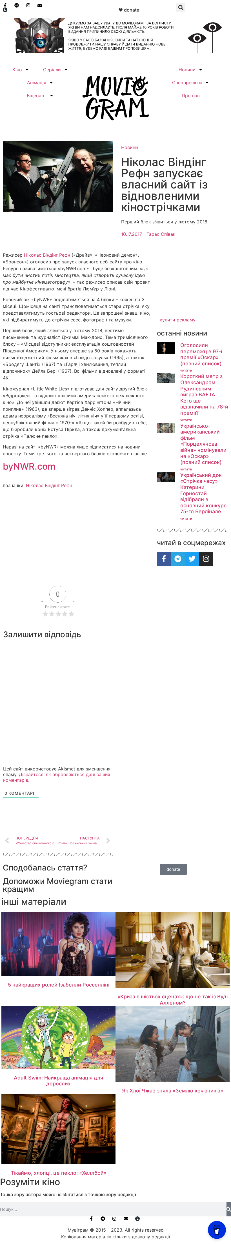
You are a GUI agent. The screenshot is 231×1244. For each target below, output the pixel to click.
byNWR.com (29, 466)
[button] (180, 7)
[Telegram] (178, 559)
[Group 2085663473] (115, 51)
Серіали (52, 69)
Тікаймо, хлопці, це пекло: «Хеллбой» (58, 1173)
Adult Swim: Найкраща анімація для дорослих (58, 1081)
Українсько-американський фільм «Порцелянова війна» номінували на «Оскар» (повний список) (203, 444)
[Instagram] (206, 559)
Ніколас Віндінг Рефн (47, 255)
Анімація (36, 82)
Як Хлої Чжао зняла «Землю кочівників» (172, 1091)
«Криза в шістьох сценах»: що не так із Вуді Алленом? (172, 1000)
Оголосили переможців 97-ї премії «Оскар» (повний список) (201, 354)
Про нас (191, 95)
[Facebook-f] (164, 559)
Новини (187, 69)
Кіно (17, 69)
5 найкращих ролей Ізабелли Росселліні (58, 985)
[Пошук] (228, 1209)
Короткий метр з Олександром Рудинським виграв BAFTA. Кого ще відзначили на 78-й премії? (204, 394)
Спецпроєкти (187, 82)
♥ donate (128, 10)
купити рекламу (178, 320)
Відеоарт (36, 95)
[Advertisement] (192, 282)
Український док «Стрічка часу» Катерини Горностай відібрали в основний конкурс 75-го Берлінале (203, 493)
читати (186, 370)
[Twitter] (192, 559)
